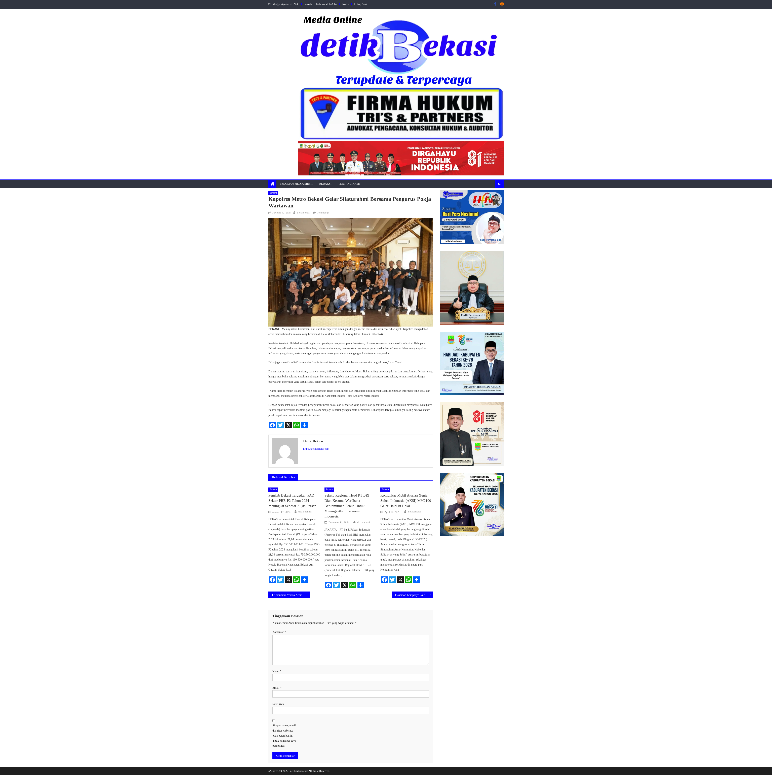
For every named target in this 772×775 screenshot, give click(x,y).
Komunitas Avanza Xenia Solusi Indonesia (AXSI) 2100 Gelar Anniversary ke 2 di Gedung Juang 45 (292, 595)
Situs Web (278, 704)
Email (276, 687)
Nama (276, 671)
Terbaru (273, 192)
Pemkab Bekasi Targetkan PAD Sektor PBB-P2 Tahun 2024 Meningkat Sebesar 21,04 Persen (292, 500)
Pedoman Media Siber (326, 4)
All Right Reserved (318, 770)
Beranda (308, 4)
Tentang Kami (360, 4)
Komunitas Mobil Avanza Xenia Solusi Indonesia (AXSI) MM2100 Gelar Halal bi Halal (405, 500)
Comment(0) (323, 212)
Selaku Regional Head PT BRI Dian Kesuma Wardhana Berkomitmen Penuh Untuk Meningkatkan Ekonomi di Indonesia (346, 505)
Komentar (279, 632)
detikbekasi (363, 522)
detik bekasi (303, 212)
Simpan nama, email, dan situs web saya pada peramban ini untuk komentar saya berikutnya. (284, 735)
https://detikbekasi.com (316, 448)
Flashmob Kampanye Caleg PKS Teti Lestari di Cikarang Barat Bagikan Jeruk (414, 595)
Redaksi (345, 4)
